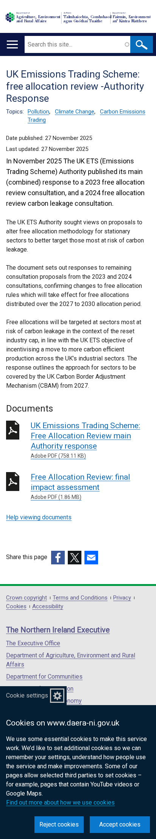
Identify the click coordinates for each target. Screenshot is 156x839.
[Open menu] (12, 44)
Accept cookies (119, 824)
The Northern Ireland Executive (58, 629)
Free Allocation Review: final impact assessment (80, 486)
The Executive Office (33, 643)
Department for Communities (44, 676)
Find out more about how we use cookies (60, 802)
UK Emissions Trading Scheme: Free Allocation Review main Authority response (85, 440)
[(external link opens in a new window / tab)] (58, 557)
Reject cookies (59, 824)
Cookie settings (27, 695)
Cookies (16, 606)
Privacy (122, 598)
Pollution (38, 111)
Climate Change (74, 111)
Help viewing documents (39, 517)
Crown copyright (26, 598)
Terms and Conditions (80, 598)
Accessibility (47, 606)
